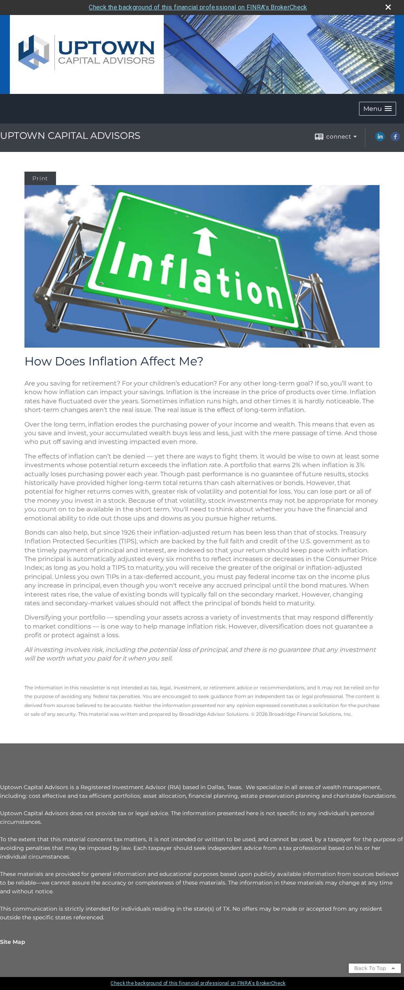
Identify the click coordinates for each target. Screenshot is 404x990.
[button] (377, 109)
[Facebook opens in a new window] (395, 139)
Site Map (12, 941)
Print (40, 178)
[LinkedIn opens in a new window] (380, 139)
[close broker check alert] (388, 7)
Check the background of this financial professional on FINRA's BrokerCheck (198, 7)
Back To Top (371, 968)
